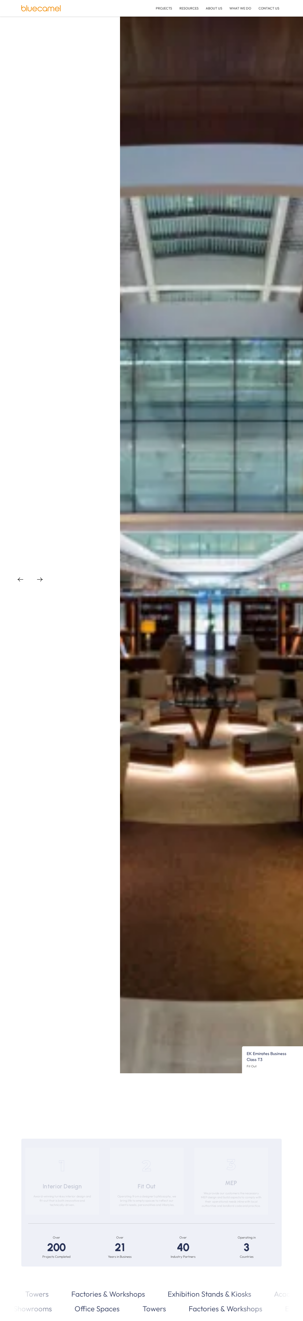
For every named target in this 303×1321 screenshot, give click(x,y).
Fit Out (147, 1186)
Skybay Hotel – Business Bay (261, 1056)
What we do (240, 8)
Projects (164, 8)
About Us (214, 8)
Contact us (36, 568)
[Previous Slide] (20, 579)
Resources (189, 8)
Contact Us (268, 8)
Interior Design (62, 1186)
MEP (231, 1183)
